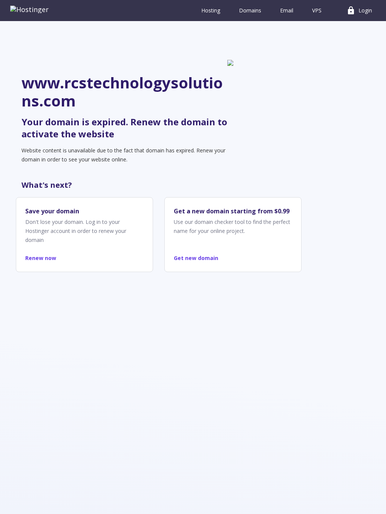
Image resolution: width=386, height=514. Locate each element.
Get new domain (196, 258)
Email (286, 10)
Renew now (40, 258)
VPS (317, 10)
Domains (250, 10)
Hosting (210, 10)
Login (359, 10)
